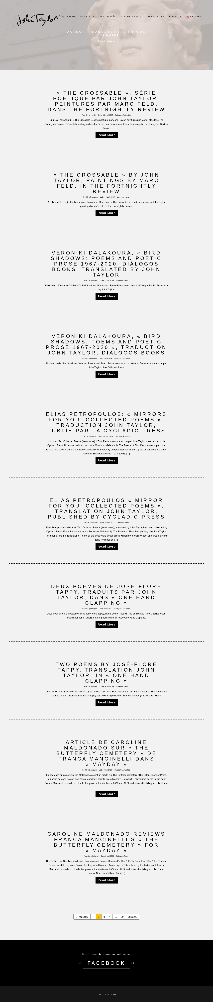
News (127, 197)
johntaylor (92, 115)
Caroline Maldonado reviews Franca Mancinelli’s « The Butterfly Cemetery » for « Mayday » (106, 842)
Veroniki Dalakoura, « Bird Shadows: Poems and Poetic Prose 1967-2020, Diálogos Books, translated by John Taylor (106, 264)
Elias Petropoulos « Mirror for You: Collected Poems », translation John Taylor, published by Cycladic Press (106, 508)
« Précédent (82, 916)
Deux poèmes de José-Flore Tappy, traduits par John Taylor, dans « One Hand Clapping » (106, 595)
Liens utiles (155, 16)
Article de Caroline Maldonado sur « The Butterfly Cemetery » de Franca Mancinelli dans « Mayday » (106, 753)
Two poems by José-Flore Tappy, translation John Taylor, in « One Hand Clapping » (106, 673)
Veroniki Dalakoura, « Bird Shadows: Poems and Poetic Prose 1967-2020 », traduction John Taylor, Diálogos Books (106, 344)
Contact (175, 16)
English (195, 16)
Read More (106, 135)
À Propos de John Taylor (76, 16)
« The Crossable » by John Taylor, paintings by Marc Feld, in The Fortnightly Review (106, 183)
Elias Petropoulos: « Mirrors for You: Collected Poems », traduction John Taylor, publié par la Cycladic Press (106, 422)
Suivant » (133, 916)
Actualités (107, 16)
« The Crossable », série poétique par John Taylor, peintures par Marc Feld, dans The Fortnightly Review (106, 101)
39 (122, 916)
